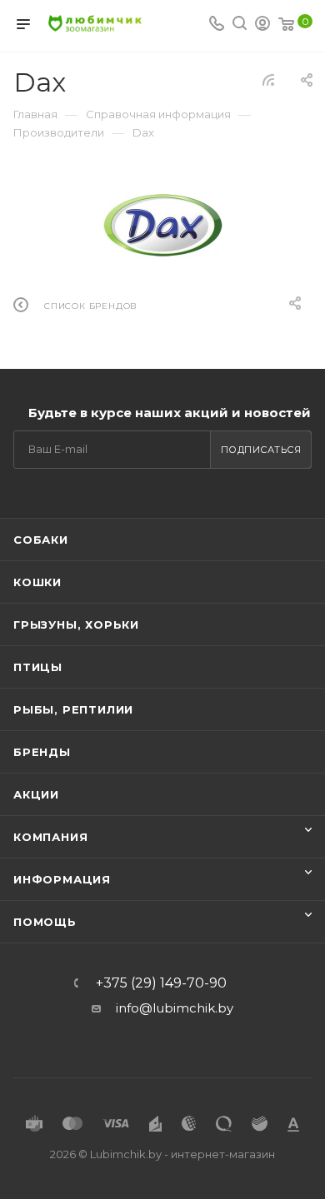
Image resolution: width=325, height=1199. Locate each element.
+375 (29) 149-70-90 (161, 983)
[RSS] (268, 79)
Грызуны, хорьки (76, 624)
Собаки (40, 539)
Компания (50, 836)
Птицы (37, 667)
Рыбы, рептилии (73, 709)
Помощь (45, 921)
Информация (62, 879)
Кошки (37, 582)
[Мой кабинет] (262, 25)
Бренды (42, 752)
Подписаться (261, 449)
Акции (36, 794)
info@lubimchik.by (174, 1008)
